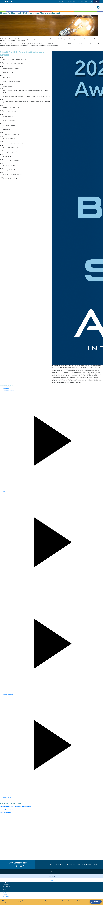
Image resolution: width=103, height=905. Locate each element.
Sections (43, 7)
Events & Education (74, 7)
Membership (36, 7)
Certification (51, 7)
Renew (4, 593)
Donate (67, 1)
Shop (90, 1)
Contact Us (96, 864)
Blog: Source (80, 1)
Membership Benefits (8, 390)
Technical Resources (62, 7)
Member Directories (8, 694)
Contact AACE (6, 884)
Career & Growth (86, 7)
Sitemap (88, 864)
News (86, 1)
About (94, 7)
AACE (15, 7)
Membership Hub (7, 388)
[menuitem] (36, 7)
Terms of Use (80, 864)
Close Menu (51, 876)
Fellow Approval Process (7, 809)
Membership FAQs (7, 797)
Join (4, 491)
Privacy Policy (70, 864)
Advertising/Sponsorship (57, 864)
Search (98, 7)
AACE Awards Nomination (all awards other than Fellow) (15, 806)
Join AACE (61, 1)
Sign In (96, 1)
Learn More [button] (5, 902)
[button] (51, 20)
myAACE (72, 1)
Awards (5, 796)
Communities (6, 886)
